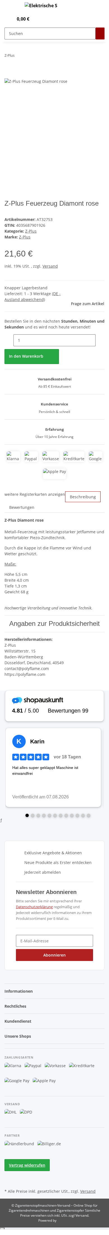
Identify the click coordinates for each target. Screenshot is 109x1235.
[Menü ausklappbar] (11, 6)
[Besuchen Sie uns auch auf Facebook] (8, 1174)
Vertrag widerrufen (27, 1165)
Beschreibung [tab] (83, 496)
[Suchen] (100, 33)
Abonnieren (54, 955)
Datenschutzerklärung (34, 906)
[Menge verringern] (8, 340)
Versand (50, 266)
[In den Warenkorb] (8, 75)
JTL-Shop (64, 1220)
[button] (3, 18)
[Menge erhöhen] (100, 340)
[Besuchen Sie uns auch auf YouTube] (8, 1181)
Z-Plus (31, 231)
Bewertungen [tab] (21, 507)
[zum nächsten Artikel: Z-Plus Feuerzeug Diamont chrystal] (29, 57)
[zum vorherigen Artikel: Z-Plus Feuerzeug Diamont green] (19, 57)
